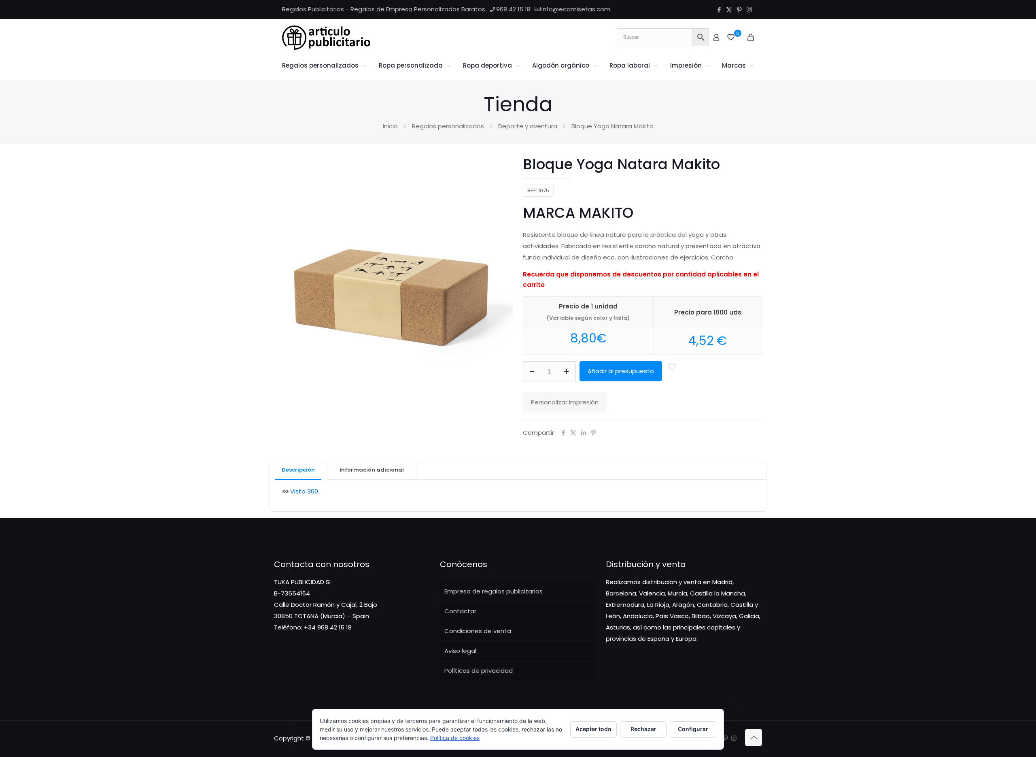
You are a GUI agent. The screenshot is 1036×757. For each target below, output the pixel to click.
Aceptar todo (593, 728)
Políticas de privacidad (478, 670)
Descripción (298, 470)
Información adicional (372, 470)
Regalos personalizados (448, 126)
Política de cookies (455, 737)
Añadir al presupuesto (621, 371)
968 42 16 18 (513, 9)
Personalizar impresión (565, 402)
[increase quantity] (566, 371)
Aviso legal (460, 650)
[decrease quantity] (532, 371)
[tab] (298, 470)
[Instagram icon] (749, 9)
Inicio (390, 126)
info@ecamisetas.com (575, 9)
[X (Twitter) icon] (729, 9)
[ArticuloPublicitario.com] (326, 37)
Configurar (693, 728)
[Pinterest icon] (739, 9)
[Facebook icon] (719, 9)
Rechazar (643, 728)
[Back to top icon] (753, 737)
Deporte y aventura (527, 126)
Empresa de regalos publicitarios (493, 591)
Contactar (460, 611)
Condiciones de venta (477, 631)
